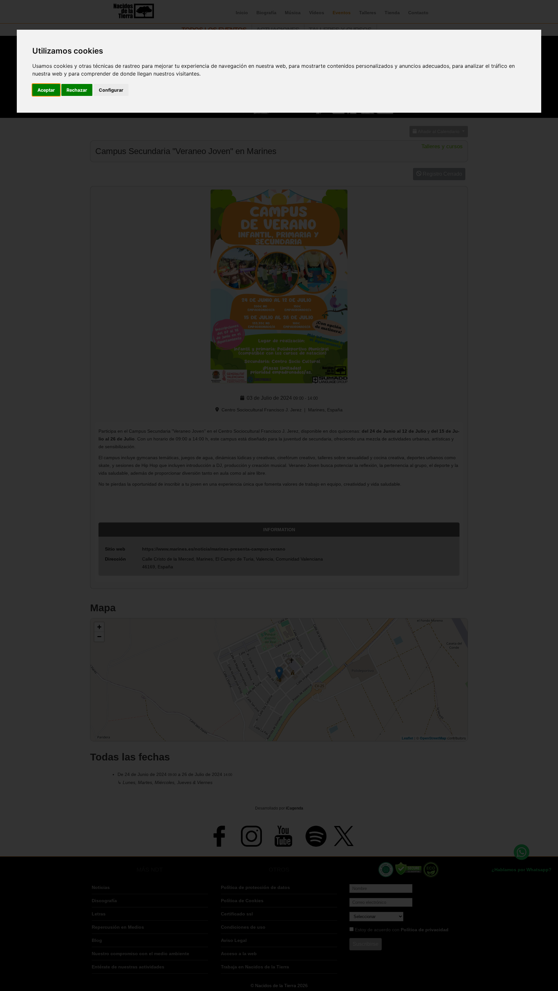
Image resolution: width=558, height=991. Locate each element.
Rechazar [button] (77, 90)
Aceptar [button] (46, 90)
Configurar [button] (111, 90)
